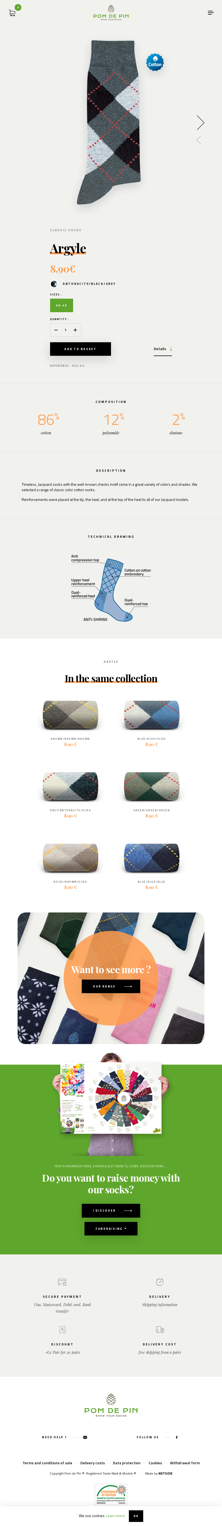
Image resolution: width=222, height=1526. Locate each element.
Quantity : (59, 319)
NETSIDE (165, 1473)
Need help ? (55, 1437)
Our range (104, 986)
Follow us (149, 1437)
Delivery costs (92, 1463)
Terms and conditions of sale (47, 1463)
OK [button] (135, 1516)
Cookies (155, 1463)
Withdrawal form (185, 1463)
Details (160, 348)
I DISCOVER (104, 1210)
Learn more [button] (115, 1515)
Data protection (127, 1463)
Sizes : (56, 294)
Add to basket (80, 349)
